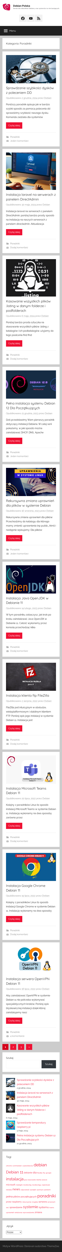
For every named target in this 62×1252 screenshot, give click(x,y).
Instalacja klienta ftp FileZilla (27, 695)
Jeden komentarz (19, 141)
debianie (28, 1172)
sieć (7, 1207)
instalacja (15, 1179)
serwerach (51, 1202)
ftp (44, 1173)
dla (35, 1172)
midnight (19, 1185)
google (48, 1173)
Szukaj (9, 1058)
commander (17, 1166)
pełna (9, 1196)
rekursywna (26, 1202)
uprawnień (10, 1212)
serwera (43, 1201)
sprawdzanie (15, 1207)
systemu (44, 1207)
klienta (38, 1180)
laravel (44, 1180)
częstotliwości (27, 1166)
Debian (47, 98)
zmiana (38, 1212)
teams (51, 1207)
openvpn (40, 1190)
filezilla (39, 1173)
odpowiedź (25, 1190)
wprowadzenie (28, 1212)
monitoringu (36, 1185)
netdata (9, 1190)
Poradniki (15, 137)
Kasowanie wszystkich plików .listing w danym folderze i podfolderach (28, 306)
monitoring (27, 1185)
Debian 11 (14, 1172)
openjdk (33, 1190)
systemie (30, 1207)
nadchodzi (46, 1185)
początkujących (29, 1196)
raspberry (17, 1202)
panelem (47, 1190)
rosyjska (35, 1202)
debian (40, 1164)
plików (16, 1196)
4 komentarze (17, 1036)
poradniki (46, 1195)
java (25, 1180)
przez (8, 1202)
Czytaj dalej (14, 125)
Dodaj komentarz (19, 247)
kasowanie (32, 1180)
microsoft (10, 1185)
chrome (9, 1166)
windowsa (18, 1212)
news (16, 1189)
